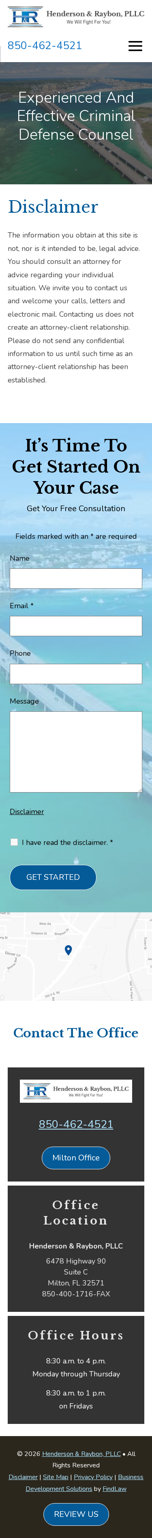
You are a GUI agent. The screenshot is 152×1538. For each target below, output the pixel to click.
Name (20, 558)
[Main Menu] (135, 45)
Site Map (56, 1477)
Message (24, 701)
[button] (144, 1479)
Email (22, 606)
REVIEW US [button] (76, 1514)
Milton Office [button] (76, 1157)
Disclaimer (27, 812)
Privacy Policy (93, 1477)
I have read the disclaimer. (67, 842)
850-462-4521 (45, 46)
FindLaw (114, 1488)
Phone (20, 653)
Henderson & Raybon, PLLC (81, 1453)
